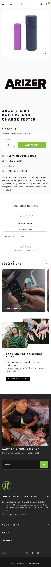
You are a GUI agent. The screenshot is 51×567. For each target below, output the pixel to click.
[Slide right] (46, 262)
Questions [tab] (22, 236)
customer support (14, 368)
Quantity (8, 139)
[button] (3, 4)
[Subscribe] (44, 464)
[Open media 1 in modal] (25, 33)
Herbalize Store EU (21, 563)
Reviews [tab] (8, 236)
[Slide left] (40, 262)
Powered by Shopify (33, 563)
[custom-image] (7, 490)
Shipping (13, 133)
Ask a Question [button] (26, 229)
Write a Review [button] (26, 223)
